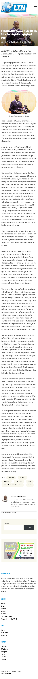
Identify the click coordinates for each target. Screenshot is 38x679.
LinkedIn (3, 657)
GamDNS (9, 673)
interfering (19, 481)
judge (29, 481)
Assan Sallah (11, 42)
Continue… (4, 591)
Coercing (22, 478)
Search (6, 524)
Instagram (4, 652)
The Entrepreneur (6, 616)
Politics (3, 609)
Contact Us (4, 633)
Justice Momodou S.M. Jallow (13, 485)
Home (3, 604)
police (30, 485)
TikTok (3, 654)
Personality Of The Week (9, 619)
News (30, 42)
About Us (4, 635)
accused (11, 478)
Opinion (3, 611)
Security (3, 614)
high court (7, 481)
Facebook (4, 647)
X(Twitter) (4, 649)
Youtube (3, 659)
